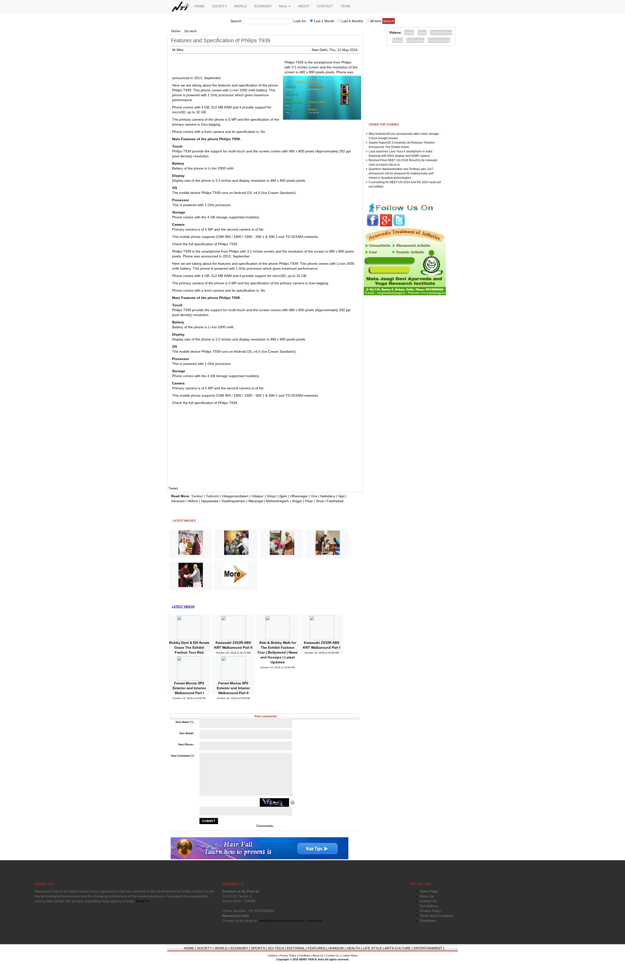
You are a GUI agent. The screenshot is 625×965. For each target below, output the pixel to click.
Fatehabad (335, 501)
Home (175, 31)
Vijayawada (210, 501)
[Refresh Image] (292, 802)
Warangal (255, 501)
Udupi (271, 496)
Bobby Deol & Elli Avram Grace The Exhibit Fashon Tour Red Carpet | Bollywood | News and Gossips (189, 652)
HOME (199, 6)
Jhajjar (297, 501)
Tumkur (197, 496)
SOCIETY (219, 6)
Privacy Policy (430, 911)
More (283, 6)
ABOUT (304, 6)
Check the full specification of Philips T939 (204, 244)
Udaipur (257, 496)
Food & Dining (439, 40)
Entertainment (441, 32)
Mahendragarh (277, 501)
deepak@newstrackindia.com (281, 921)
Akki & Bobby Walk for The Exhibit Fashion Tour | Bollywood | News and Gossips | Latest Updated (277, 652)
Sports (398, 40)
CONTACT (325, 6)
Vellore (193, 501)
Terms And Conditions (436, 916)
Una (314, 496)
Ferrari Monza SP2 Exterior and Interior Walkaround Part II (233, 688)
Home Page (429, 891)
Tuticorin (212, 496)
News (422, 32)
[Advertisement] (226, 66)
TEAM (345, 6)
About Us (427, 896)
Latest (409, 32)
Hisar (309, 501)
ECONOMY (263, 6)
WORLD (240, 6)
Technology (415, 40)
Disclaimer (428, 921)
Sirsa (320, 501)
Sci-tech (190, 31)
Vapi (341, 496)
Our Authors (429, 906)
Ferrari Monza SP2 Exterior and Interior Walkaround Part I (189, 688)
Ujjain (283, 496)
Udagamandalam (235, 496)
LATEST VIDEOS (183, 606)
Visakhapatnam (233, 501)
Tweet (173, 488)
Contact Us (428, 901)
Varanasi (178, 501)
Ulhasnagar (299, 496)
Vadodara (327, 496)
